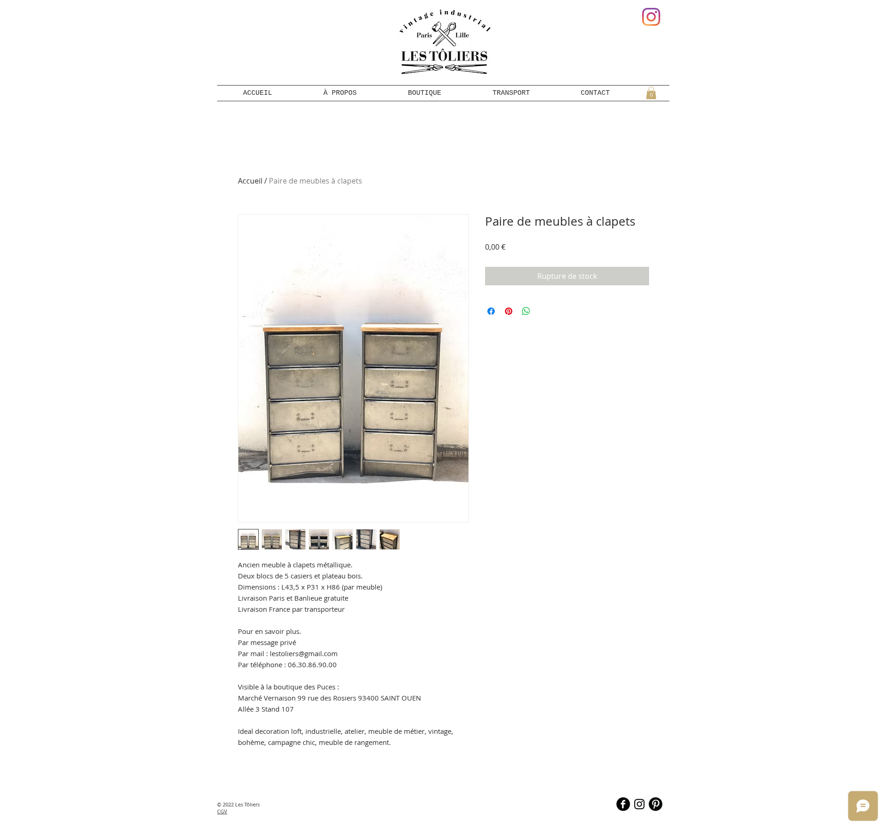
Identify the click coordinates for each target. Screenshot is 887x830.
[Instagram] (651, 17)
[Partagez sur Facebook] (491, 311)
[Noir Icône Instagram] (639, 804)
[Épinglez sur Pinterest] (508, 311)
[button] (651, 92)
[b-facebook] (623, 804)
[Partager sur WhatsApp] (526, 311)
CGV (222, 811)
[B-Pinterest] (655, 804)
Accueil (250, 181)
